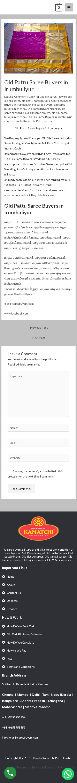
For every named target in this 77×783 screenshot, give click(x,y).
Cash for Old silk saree (42, 96)
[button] (68, 774)
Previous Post (39, 327)
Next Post (38, 337)
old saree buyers (42, 104)
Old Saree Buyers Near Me (44, 108)
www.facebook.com (16, 313)
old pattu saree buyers (36, 100)
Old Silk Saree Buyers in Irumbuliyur (50, 117)
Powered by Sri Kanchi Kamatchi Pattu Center (45, 767)
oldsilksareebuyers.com (19, 303)
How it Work (12, 617)
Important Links (14, 568)
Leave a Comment (15, 96)
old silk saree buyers (37, 112)
